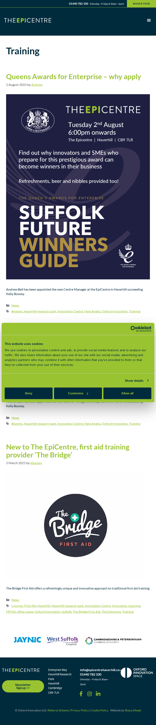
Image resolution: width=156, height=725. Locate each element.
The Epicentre (111, 611)
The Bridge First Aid (86, 611)
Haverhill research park (40, 311)
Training (134, 311)
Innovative (119, 606)
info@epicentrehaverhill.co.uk (102, 670)
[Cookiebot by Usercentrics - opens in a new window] (133, 329)
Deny (28, 393)
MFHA (11, 611)
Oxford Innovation (115, 311)
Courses (17, 606)
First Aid (30, 606)
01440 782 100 (90, 674)
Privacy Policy (80, 710)
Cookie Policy (99, 710)
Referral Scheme (58, 710)
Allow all (127, 393)
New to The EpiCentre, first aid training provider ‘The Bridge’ (67, 450)
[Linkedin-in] (98, 694)
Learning (134, 606)
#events (17, 311)
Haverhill (43, 606)
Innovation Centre (70, 311)
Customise (75, 393)
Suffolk (67, 611)
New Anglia (92, 311)
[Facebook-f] (81, 694)
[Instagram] (90, 694)
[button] (149, 20)
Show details (134, 380)
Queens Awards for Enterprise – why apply (73, 76)
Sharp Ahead (133, 710)
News (15, 305)
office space (25, 611)
